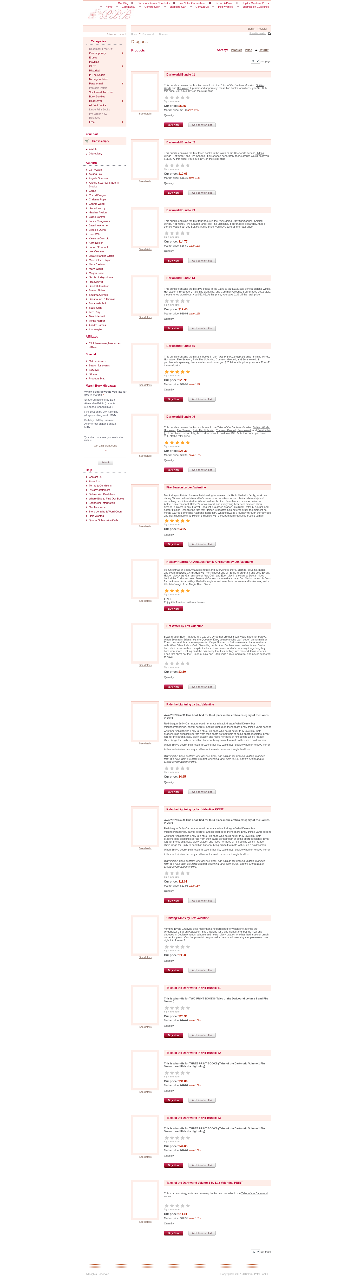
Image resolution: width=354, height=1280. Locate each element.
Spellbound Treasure (101, 92)
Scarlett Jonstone (99, 286)
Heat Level (95, 100)
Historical (94, 70)
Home (108, 6)
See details (145, 113)
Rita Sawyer (96, 281)
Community (128, 6)
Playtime (94, 61)
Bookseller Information (102, 502)
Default (264, 50)
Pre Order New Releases (98, 115)
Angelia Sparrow (98, 178)
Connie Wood (97, 203)
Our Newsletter (98, 507)
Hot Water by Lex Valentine (184, 626)
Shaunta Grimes (98, 294)
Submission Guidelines (102, 494)
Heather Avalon (98, 212)
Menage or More (98, 79)
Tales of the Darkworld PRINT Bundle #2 (193, 1053)
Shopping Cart (178, 6)
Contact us (95, 476)
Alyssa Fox (95, 174)
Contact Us (202, 6)
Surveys (94, 369)
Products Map (97, 378)
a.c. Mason (95, 169)
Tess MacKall (97, 316)
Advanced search (116, 34)
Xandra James (97, 325)
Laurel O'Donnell (98, 247)
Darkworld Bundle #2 (180, 142)
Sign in (251, 28)
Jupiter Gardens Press (255, 3)
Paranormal (96, 83)
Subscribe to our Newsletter (154, 3)
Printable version (257, 33)
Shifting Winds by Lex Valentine (187, 918)
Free (92, 122)
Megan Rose (96, 273)
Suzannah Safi (97, 303)
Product (236, 50)
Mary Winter (96, 268)
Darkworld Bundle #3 (180, 210)
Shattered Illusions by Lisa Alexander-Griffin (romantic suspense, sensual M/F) (100, 403)
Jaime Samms (97, 216)
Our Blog (123, 3)
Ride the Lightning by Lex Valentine (190, 704)
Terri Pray (94, 312)
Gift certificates (97, 361)
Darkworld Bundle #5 (180, 346)
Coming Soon (152, 6)
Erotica (93, 57)
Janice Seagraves (99, 221)
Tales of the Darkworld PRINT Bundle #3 (193, 1118)
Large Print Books (99, 109)
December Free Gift (100, 48)
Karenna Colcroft (99, 238)
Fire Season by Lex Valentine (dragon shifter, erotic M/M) (101, 413)
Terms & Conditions (100, 485)
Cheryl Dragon (97, 195)
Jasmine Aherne (98, 225)
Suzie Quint (95, 307)
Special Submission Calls (103, 520)
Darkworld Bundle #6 (180, 416)
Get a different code (105, 445)
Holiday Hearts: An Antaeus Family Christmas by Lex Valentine (209, 561)
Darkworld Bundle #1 (180, 74)
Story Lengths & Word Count (105, 511)
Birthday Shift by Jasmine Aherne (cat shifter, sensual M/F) (100, 424)
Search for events (99, 365)
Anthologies (95, 329)
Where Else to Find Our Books (107, 498)
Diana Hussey (97, 208)
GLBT (92, 66)
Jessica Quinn (97, 229)
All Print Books (97, 105)
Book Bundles (97, 96)
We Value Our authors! (193, 3)
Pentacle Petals (98, 87)
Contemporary (97, 53)
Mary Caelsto (97, 264)
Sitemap (93, 374)
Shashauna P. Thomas (102, 299)
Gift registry (95, 153)
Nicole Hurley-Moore (101, 277)
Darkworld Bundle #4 (180, 278)
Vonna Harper (97, 320)
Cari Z (92, 190)
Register (262, 28)
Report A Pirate (224, 3)
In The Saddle (97, 74)
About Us (94, 481)
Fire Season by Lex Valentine (186, 487)
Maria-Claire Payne (100, 260)
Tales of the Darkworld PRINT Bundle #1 (193, 988)
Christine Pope (97, 199)
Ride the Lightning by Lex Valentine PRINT (194, 809)
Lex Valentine (96, 251)
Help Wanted (96, 515)
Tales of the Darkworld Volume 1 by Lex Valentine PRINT (204, 1182)
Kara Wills (94, 234)
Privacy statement (99, 489)
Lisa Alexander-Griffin (101, 255)
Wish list (93, 149)
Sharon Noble (97, 290)
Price (248, 50)
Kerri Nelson (96, 242)
